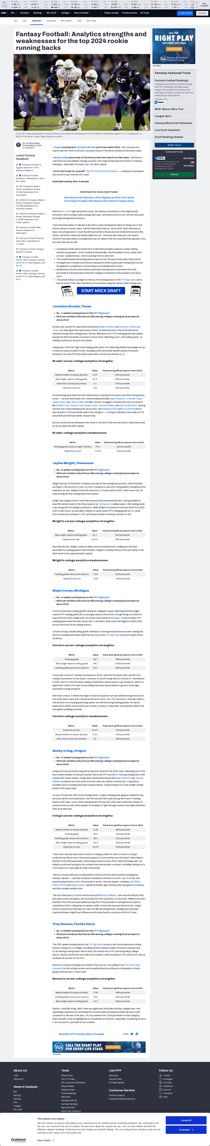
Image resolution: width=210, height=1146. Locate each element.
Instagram (168, 1079)
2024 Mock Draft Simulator (79, 197)
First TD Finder (68, 1079)
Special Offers (115, 1079)
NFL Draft (66, 21)
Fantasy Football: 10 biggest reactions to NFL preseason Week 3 (28, 168)
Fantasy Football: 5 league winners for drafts (30, 250)
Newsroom (18, 1079)
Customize (184, 1129)
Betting (91, 21)
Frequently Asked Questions (122, 1099)
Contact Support (117, 1095)
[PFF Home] (3, 13)
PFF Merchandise (117, 1083)
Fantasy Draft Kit (69, 1100)
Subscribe (113, 1075)
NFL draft (66, 211)
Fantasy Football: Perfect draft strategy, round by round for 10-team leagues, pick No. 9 (30, 275)
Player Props (67, 1075)
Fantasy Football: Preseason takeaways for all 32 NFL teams (30, 178)
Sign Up (174, 175)
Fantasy (37, 21)
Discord (166, 1090)
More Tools (174, 145)
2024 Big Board (104, 197)
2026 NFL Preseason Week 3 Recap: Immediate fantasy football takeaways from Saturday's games (30, 204)
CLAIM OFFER (185, 13)
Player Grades (67, 1086)
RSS (165, 1097)
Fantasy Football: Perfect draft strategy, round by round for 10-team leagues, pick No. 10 (30, 261)
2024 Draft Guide (124, 197)
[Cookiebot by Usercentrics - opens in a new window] (18, 1140)
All (16, 21)
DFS (80, 21)
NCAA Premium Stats (122, 201)
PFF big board (101, 313)
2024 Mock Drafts (98, 201)
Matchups (66, 1097)
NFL (4, 3)
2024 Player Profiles (75, 201)
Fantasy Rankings (69, 1104)
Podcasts (167, 1093)
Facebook (168, 1086)
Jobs (16, 1075)
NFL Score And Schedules (73, 1083)
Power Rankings (68, 1093)
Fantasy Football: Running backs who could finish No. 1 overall (30, 241)
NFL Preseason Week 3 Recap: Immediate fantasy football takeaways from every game (28, 190)
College (51, 21)
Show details (43, 1140)
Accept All (186, 1120)
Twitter (166, 1075)
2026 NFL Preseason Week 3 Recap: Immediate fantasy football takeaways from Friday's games (30, 218)
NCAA (4, 6)
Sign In (202, 13)
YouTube (167, 1083)
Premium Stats (68, 1090)
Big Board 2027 (68, 1108)
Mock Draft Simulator (71, 1111)
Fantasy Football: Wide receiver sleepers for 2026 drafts (28, 230)
